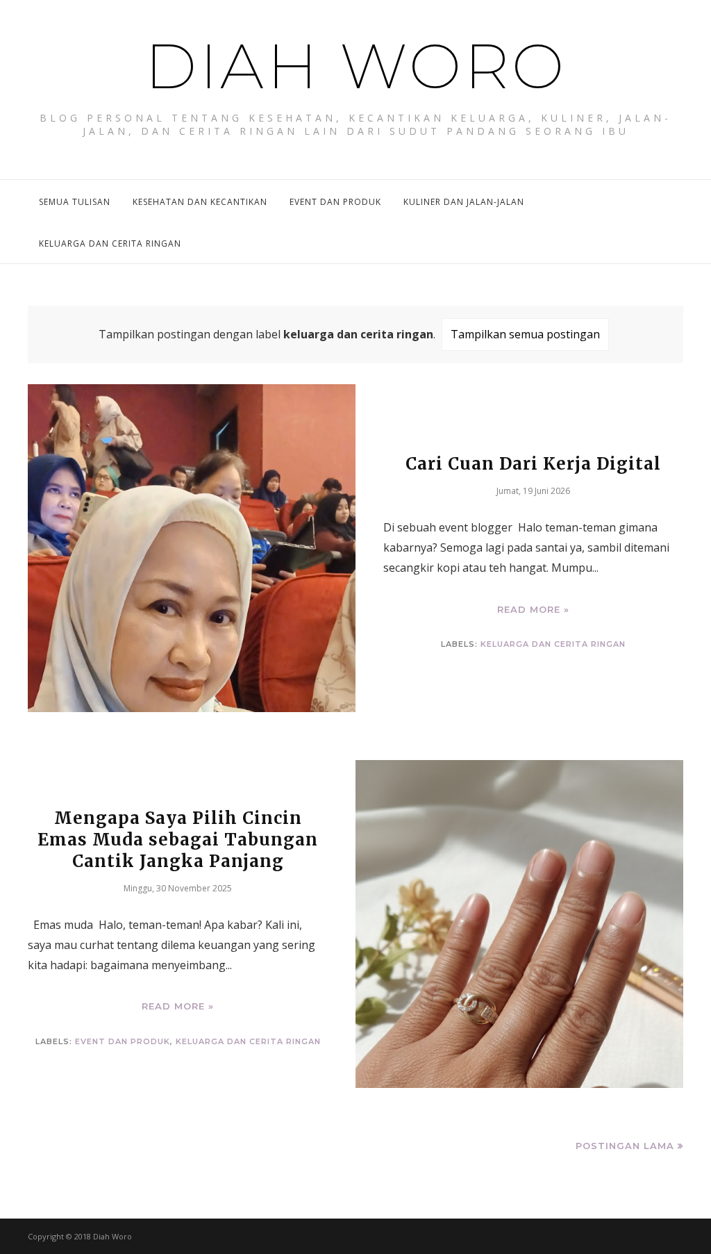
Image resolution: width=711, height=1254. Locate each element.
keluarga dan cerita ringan (553, 644)
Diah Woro (355, 66)
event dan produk (122, 1041)
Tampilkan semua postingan (525, 334)
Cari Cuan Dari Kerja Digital (533, 464)
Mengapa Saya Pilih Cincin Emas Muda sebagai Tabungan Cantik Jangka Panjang (177, 839)
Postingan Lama (625, 1145)
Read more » (533, 608)
